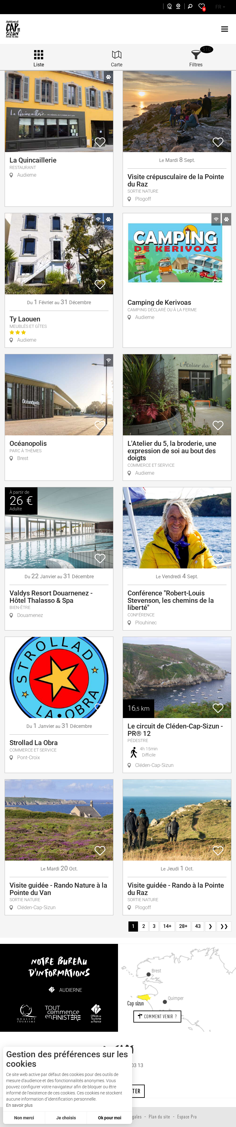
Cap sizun (135, 1003)
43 (198, 926)
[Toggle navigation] (225, 29)
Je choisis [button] (66, 1117)
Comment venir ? (160, 1016)
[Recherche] (191, 7)
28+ (183, 926)
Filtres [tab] (196, 65)
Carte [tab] (116, 65)
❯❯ (224, 926)
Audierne (70, 990)
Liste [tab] (38, 65)
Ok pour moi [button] (109, 1117)
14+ (167, 926)
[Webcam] (181, 7)
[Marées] (167, 7)
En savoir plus (19, 1105)
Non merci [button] (24, 1117)
